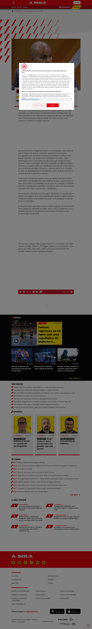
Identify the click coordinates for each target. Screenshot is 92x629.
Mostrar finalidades (39, 105)
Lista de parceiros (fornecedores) (30, 99)
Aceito (52, 105)
